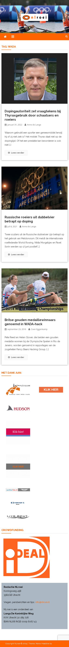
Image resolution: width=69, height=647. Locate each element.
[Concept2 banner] (18, 503)
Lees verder (17, 153)
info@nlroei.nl (42, 602)
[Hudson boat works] (18, 408)
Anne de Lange (34, 124)
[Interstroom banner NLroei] (18, 389)
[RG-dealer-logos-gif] (51, 390)
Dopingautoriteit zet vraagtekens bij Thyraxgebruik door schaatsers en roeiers (33, 115)
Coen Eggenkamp (39, 329)
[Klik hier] (18, 466)
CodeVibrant (57, 643)
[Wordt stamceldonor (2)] (18, 432)
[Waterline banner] (18, 490)
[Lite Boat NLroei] (18, 517)
